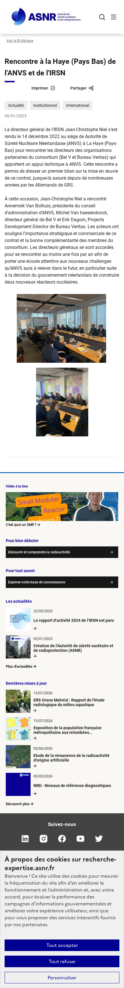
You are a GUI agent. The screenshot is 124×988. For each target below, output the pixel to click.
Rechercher (102, 17)
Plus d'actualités (19, 666)
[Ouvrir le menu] (113, 17)
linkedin (25, 838)
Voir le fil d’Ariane (19, 41)
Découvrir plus (18, 804)
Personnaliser (62, 977)
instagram (43, 838)
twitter (99, 838)
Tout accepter (62, 945)
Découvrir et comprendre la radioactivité (39, 552)
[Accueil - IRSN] (46, 16)
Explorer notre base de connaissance (36, 582)
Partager (78, 88)
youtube (80, 838)
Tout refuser (62, 961)
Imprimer (39, 88)
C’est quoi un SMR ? (21, 525)
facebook (62, 838)
